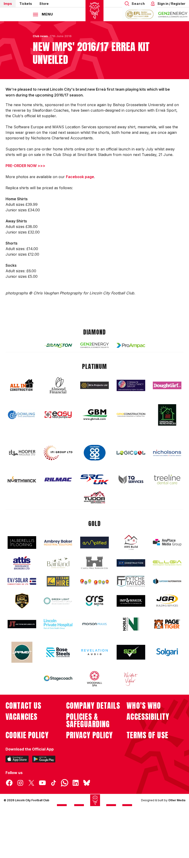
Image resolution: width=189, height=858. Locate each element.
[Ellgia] (167, 562)
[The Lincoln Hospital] (58, 624)
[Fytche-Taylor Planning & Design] (131, 581)
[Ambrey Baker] (58, 542)
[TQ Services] (131, 479)
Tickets (25, 4)
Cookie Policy (27, 735)
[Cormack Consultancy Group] (131, 385)
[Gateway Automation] (167, 581)
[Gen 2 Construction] (131, 415)
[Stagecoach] (58, 678)
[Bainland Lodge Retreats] (58, 563)
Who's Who (144, 705)
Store (44, 4)
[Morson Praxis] (94, 624)
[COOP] (94, 453)
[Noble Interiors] (131, 624)
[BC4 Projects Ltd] (94, 385)
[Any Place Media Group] (167, 542)
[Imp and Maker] (131, 601)
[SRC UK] (94, 479)
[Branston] (58, 345)
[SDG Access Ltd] (131, 652)
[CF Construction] (131, 563)
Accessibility (148, 716)
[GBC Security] (22, 601)
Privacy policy (89, 735)
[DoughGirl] (167, 385)
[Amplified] (94, 542)
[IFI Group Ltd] (58, 452)
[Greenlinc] (167, 415)
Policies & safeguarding (88, 720)
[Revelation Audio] (94, 652)
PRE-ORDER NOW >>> (25, 165)
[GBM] (94, 415)
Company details (93, 705)
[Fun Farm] (94, 581)
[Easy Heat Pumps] (58, 415)
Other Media (176, 800)
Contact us (23, 705)
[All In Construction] (22, 385)
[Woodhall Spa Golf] (94, 678)
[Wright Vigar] (131, 678)
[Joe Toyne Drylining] (22, 624)
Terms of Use (147, 735)
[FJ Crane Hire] (58, 581)
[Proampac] (131, 345)
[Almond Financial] (58, 385)
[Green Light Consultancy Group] (58, 601)
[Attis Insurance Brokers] (22, 563)
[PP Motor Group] (22, 652)
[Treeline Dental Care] (167, 479)
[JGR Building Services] (167, 601)
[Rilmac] (58, 479)
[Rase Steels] (58, 652)
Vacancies (21, 716)
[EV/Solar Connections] (22, 581)
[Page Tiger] (167, 624)
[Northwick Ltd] (22, 479)
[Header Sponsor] (173, 14)
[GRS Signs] (94, 600)
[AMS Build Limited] (131, 542)
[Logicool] (131, 453)
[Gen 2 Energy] (94, 345)
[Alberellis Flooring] (22, 542)
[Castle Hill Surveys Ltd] (94, 563)
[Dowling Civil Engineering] (22, 415)
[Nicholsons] (167, 452)
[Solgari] (167, 652)
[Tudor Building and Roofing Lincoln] (94, 497)
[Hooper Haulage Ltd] (22, 452)
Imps (8, 4)
